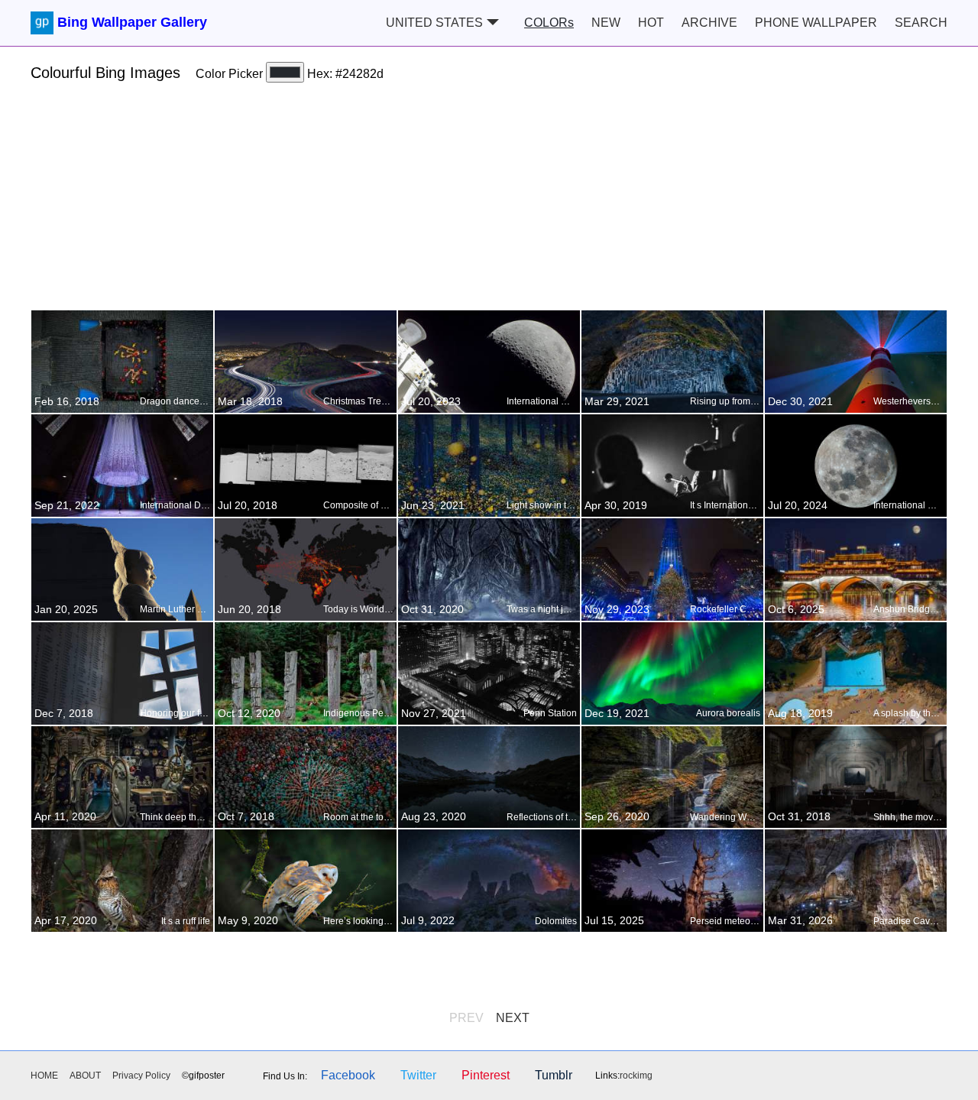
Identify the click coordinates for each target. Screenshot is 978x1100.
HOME (44, 1075)
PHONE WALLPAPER (816, 22)
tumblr (553, 1075)
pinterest (485, 1075)
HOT (651, 22)
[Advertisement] (489, 203)
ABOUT (85, 1075)
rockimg (636, 1075)
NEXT (512, 1017)
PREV (466, 1017)
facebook (348, 1075)
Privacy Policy (141, 1075)
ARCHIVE (709, 22)
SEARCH (921, 22)
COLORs (549, 22)
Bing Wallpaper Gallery (132, 22)
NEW (605, 22)
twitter (418, 1075)
